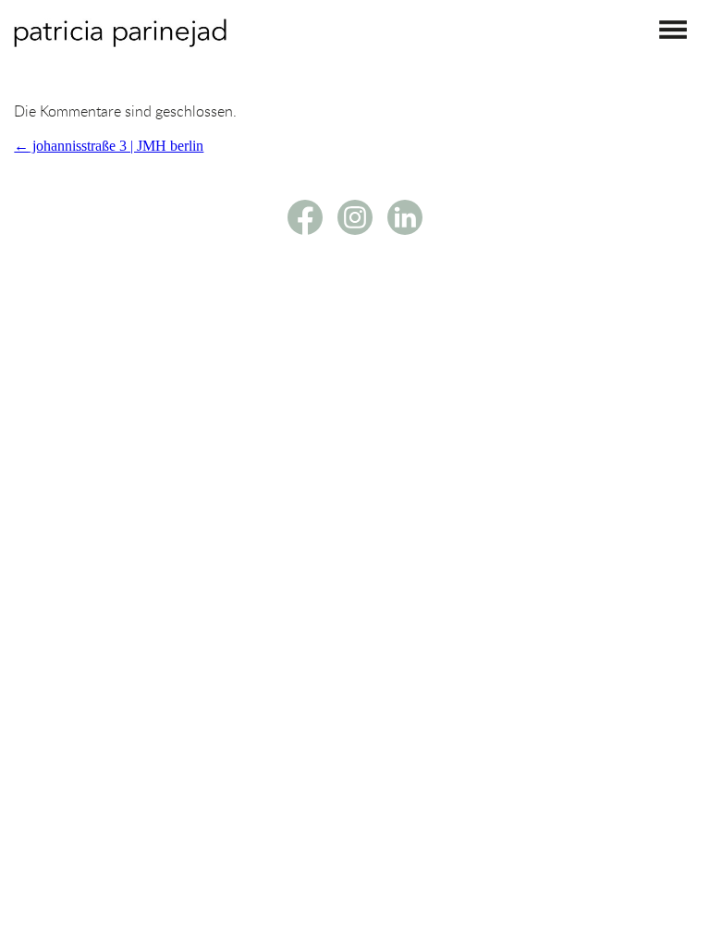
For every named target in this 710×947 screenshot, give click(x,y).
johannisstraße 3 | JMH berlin (108, 146)
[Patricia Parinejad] (120, 42)
